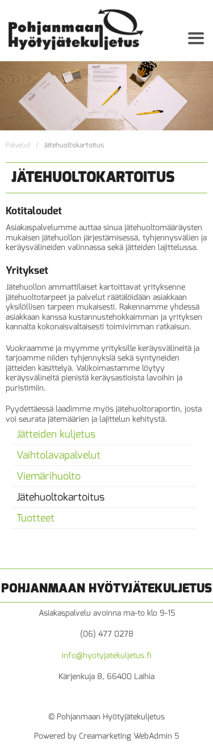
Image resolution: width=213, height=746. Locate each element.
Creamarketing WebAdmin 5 (129, 736)
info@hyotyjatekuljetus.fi (107, 655)
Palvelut (18, 145)
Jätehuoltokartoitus (60, 497)
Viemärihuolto (48, 476)
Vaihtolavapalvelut (58, 455)
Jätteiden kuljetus (55, 434)
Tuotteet (35, 518)
